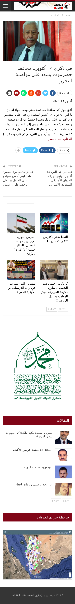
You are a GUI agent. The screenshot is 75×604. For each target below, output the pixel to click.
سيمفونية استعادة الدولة (38, 467)
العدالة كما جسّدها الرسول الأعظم (32, 449)
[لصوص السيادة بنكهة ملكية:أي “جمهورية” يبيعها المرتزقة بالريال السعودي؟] (63, 437)
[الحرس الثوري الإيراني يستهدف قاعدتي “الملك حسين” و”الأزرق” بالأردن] (21, 223)
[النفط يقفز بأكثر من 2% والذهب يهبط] (54, 223)
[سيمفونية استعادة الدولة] (63, 472)
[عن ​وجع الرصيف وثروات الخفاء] (63, 489)
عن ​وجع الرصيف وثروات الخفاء (34, 484)
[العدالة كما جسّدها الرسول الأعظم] (63, 454)
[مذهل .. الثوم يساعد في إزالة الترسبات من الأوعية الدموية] (21, 270)
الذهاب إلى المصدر (60, 138)
